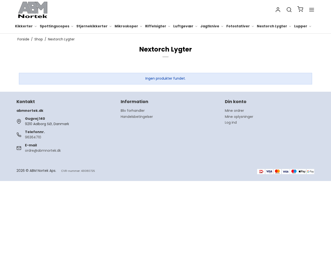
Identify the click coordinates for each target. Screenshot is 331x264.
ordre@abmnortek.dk (43, 150)
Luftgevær (183, 26)
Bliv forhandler (133, 110)
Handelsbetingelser (137, 116)
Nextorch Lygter (272, 26)
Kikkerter (24, 26)
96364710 (33, 137)
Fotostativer (238, 26)
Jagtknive (209, 26)
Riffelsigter (155, 26)
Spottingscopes (54, 26)
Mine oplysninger (239, 116)
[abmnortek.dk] (32, 9)
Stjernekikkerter (92, 26)
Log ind (231, 122)
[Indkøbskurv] (300, 9)
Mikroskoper (126, 26)
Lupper (300, 26)
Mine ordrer (234, 110)
